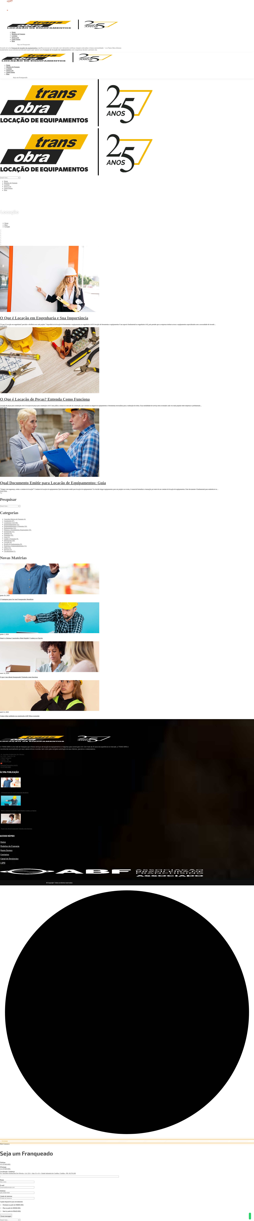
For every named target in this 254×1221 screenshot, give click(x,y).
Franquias (8, 535)
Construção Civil (11, 523)
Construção (9, 521)
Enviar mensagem (6, 1216)
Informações (9, 540)
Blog (6, 225)
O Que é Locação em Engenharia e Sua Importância (44, 318)
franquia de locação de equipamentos (25, 48)
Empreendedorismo (11, 524)
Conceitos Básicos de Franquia (15, 519)
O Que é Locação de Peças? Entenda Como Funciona (45, 399)
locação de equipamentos (13, 544)
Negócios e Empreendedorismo (15, 546)
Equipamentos (10, 528)
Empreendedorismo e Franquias (15, 526)
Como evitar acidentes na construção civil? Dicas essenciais (19, 716)
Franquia (8, 533)
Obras (7, 548)
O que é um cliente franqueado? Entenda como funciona (19, 677)
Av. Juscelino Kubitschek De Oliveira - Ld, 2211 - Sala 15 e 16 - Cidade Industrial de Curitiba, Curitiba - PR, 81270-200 (38, 1173)
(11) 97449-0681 (11, 9)
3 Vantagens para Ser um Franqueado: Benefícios (16, 599)
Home (6, 223)
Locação (8, 542)
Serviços (8, 549)
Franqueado (9, 532)
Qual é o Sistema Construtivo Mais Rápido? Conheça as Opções (21, 638)
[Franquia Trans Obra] (76, 127)
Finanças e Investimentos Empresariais (17, 530)
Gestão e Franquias (11, 539)
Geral (7, 537)
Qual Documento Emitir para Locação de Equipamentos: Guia (53, 483)
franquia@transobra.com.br (9, 765)
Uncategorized (10, 551)
